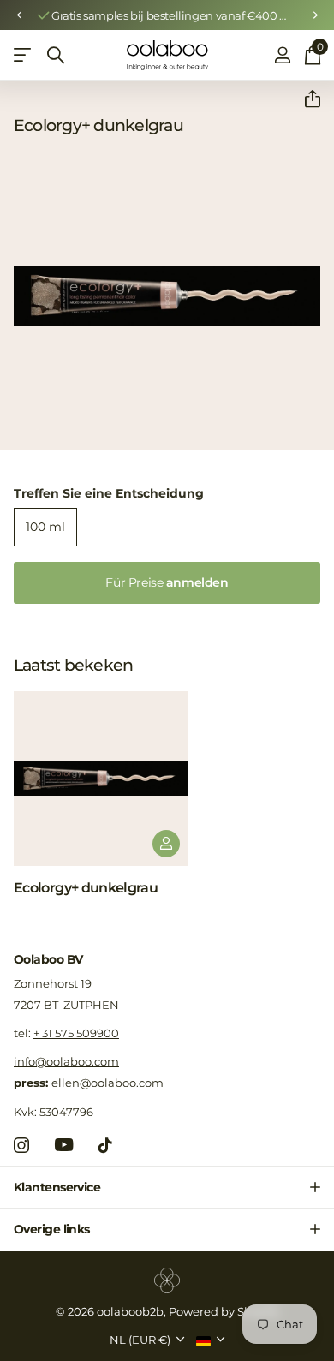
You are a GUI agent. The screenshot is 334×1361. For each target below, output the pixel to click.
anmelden (166, 582)
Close (167, 1187)
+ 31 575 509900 (76, 1033)
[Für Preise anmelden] (166, 843)
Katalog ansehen (23, 55)
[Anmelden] (282, 54)
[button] (19, 15)
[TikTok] (105, 1145)
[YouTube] (64, 1144)
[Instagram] (21, 1145)
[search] (55, 55)
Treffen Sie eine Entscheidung (109, 493)
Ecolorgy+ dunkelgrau (86, 888)
